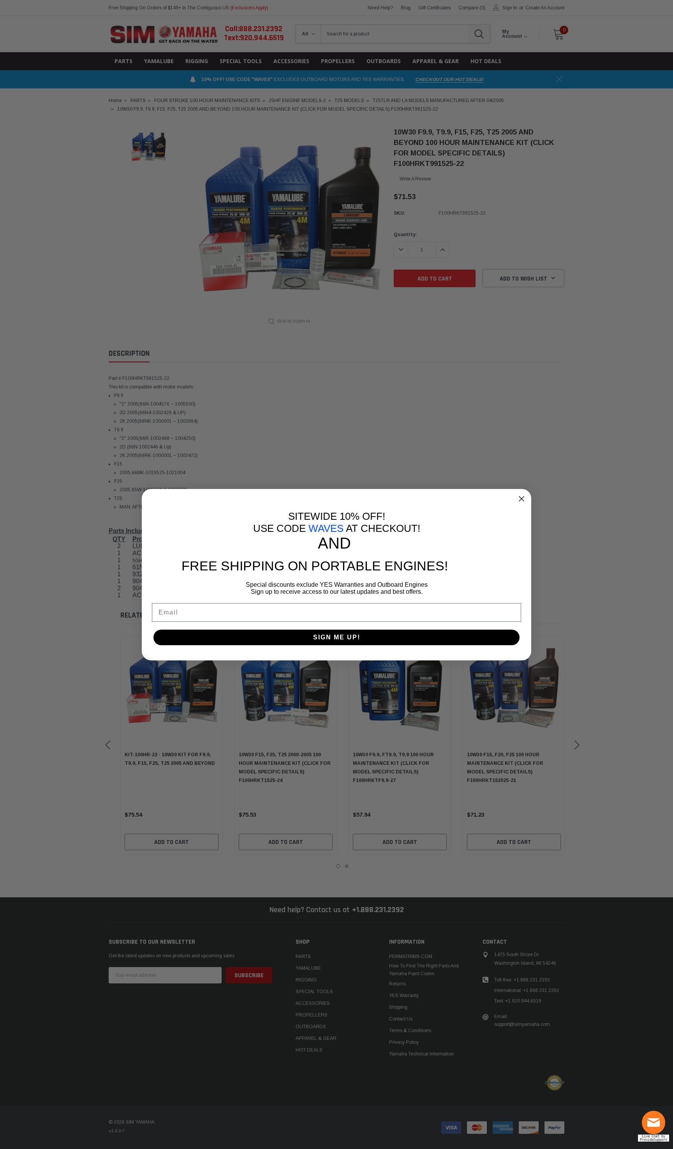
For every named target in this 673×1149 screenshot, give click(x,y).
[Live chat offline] (655, 1125)
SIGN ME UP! (336, 637)
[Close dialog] (521, 499)
